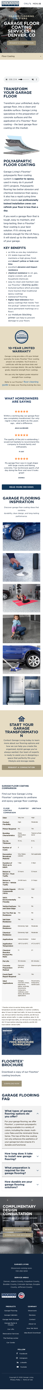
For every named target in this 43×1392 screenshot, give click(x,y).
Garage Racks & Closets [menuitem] (10, 1324)
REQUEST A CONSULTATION (21, 43)
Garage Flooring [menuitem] (10, 1311)
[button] (21, 536)
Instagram (23, 1358)
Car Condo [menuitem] (11, 1342)
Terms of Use (28, 1380)
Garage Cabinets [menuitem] (10, 1315)
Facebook (23, 1353)
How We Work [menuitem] (32, 1328)
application (10, 121)
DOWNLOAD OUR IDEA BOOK (18, 1235)
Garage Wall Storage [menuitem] (11, 1319)
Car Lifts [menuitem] (10, 1329)
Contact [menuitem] (32, 1319)
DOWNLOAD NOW (11, 1084)
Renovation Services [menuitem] (11, 1334)
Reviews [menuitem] (32, 1315)
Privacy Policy (15, 1380)
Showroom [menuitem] (32, 1311)
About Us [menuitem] (32, 1324)
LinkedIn (23, 1362)
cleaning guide (29, 285)
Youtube (23, 1367)
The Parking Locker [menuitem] (10, 1338)
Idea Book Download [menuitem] (32, 1333)
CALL (26, 4)
